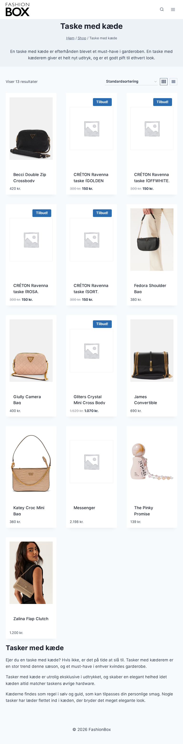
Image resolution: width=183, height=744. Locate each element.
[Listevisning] (173, 81)
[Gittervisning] (164, 81)
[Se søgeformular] (162, 9)
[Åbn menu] (172, 9)
